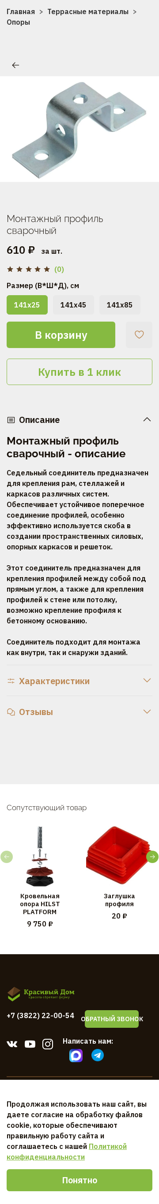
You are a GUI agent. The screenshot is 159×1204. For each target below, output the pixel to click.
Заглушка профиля (119, 900)
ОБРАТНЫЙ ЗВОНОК (112, 1019)
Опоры (18, 22)
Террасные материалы (88, 11)
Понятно (79, 1180)
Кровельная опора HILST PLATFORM (40, 904)
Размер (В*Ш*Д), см (43, 286)
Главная (21, 11)
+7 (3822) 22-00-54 (40, 1015)
